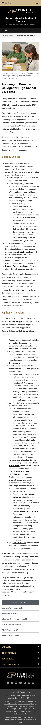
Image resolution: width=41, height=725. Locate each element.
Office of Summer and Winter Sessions (20, 24)
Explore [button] (6, 647)
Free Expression (24, 703)
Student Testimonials (10, 635)
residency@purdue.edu (29, 511)
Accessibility (30, 701)
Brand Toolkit (20, 709)
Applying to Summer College (13, 607)
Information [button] (9, 652)
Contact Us (30, 709)
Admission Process (10, 613)
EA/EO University (10, 703)
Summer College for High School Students (20, 19)
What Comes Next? (10, 629)
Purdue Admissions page (13, 321)
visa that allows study (23, 251)
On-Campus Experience (11, 624)
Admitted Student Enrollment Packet (17, 618)
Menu (7, 30)
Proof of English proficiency (17, 266)
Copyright (10, 709)
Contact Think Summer (22, 591)
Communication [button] (11, 664)
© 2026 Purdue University (14, 701)
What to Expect (8, 35)
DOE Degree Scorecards (24, 706)
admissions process (18, 588)
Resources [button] (8, 658)
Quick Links (9, 3)
